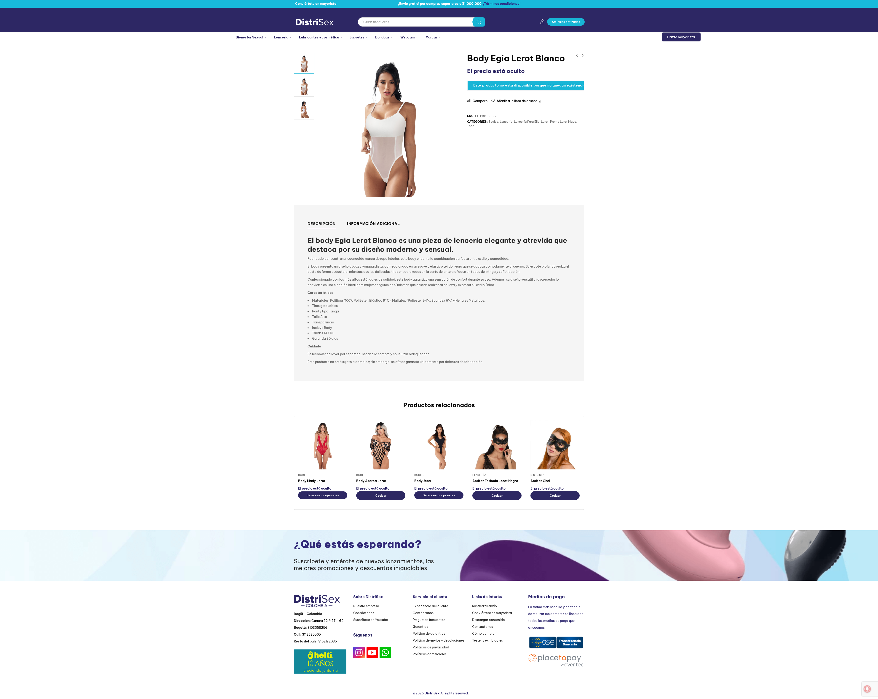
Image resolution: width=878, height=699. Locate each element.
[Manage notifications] (867, 689)
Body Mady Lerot (311, 481)
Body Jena (422, 481)
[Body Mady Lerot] (322, 444)
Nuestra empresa (366, 606)
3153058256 (317, 628)
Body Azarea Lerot (371, 481)
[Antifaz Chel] (555, 444)
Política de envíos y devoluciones (438, 640)
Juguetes (357, 37)
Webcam (407, 37)
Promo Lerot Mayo (563, 121)
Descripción (322, 223)
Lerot (545, 121)
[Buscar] (479, 22)
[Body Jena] (438, 444)
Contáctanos (363, 613)
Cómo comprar (484, 633)
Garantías (420, 627)
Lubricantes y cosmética (319, 37)
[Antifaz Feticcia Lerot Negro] (497, 444)
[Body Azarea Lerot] (380, 444)
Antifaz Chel (540, 481)
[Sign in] (542, 23)
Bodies (493, 121)
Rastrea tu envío (484, 606)
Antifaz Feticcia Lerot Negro (495, 481)
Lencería (281, 37)
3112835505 (311, 634)
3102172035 (327, 641)
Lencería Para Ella (526, 121)
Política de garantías (429, 633)
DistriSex (537, 475)
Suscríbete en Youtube (370, 620)
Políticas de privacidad (431, 647)
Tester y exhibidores (487, 640)
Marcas (432, 37)
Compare (480, 101)
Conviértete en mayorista (492, 613)
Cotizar (380, 495)
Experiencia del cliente (430, 606)
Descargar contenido (488, 620)
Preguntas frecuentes (429, 620)
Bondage (382, 37)
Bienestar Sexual (249, 37)
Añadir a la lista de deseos (517, 101)
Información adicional (373, 223)
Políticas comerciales (430, 654)
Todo (470, 126)
